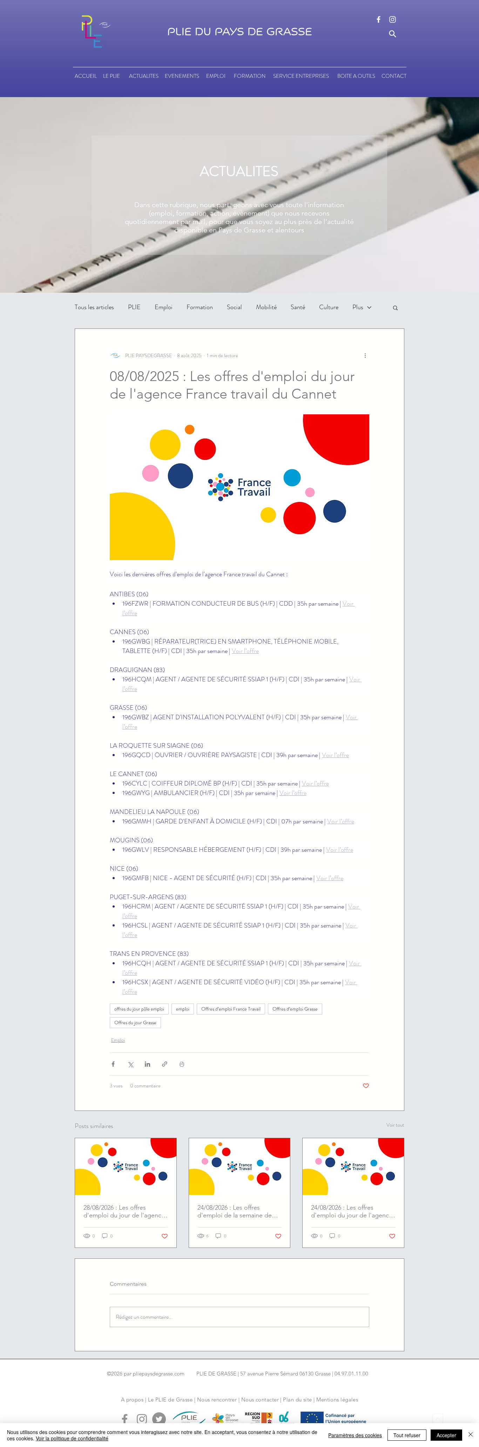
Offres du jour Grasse (135, 1022)
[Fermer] (470, 1435)
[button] (395, 307)
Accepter (446, 1435)
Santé (298, 307)
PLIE (134, 307)
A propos (132, 1399)
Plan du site (297, 1399)
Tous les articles (94, 307)
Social (234, 307)
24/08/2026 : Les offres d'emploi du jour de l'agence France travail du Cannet (351, 1211)
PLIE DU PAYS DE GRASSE (239, 32)
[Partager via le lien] (164, 1064)
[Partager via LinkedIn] (147, 1064)
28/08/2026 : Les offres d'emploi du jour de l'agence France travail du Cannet (124, 1211)
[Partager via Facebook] (113, 1064)
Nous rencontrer (217, 1399)
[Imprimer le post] (181, 1064)
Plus (357, 307)
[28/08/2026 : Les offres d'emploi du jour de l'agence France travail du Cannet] (125, 1166)
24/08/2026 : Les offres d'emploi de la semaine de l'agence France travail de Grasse (234, 1211)
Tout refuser (406, 1435)
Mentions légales (337, 1399)
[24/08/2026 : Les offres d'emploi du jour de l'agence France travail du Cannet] (353, 1166)
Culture (328, 307)
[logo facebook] (378, 19)
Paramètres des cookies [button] (355, 1435)
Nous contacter (260, 1399)
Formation (200, 307)
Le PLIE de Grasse (170, 1399)
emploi (182, 1008)
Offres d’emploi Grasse (295, 1008)
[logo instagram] (392, 19)
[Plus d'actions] (365, 355)
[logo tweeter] (159, 1419)
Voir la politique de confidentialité (72, 1438)
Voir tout (395, 1124)
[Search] (392, 33)
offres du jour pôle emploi (139, 1008)
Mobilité (266, 307)
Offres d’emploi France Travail (231, 1008)
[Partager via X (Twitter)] (130, 1064)
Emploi (164, 307)
